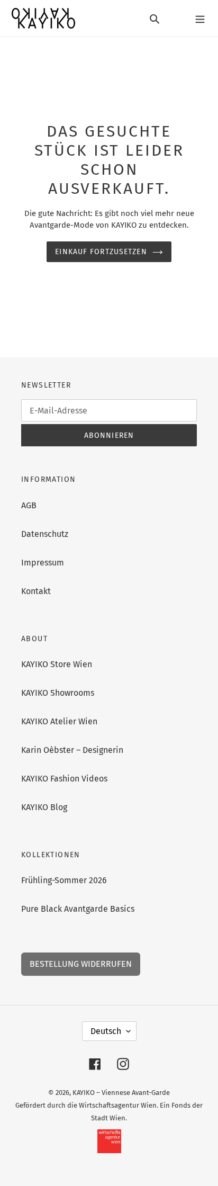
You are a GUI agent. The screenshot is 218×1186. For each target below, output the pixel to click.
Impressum (42, 563)
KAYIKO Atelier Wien (59, 721)
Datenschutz (44, 534)
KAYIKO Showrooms (57, 693)
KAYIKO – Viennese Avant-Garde (121, 1093)
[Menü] (200, 18)
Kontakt (36, 591)
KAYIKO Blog (44, 807)
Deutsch (105, 1031)
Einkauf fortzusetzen (101, 251)
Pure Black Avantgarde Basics (77, 909)
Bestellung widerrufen (81, 964)
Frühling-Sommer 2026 (64, 880)
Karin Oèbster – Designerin (72, 750)
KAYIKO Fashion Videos (64, 779)
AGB (29, 505)
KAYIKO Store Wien (56, 664)
